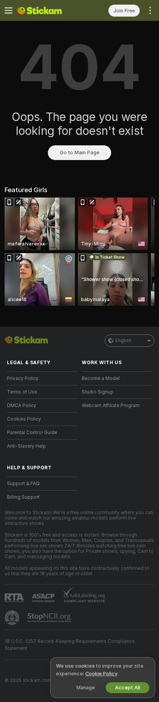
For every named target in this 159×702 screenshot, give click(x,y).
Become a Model (101, 378)
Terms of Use (22, 392)
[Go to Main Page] (48, 10)
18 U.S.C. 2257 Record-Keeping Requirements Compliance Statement (70, 645)
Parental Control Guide (32, 432)
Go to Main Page (79, 152)
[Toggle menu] (8, 10)
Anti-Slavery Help (26, 446)
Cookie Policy (101, 673)
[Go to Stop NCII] (50, 617)
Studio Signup (97, 392)
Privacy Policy (23, 378)
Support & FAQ (23, 483)
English (123, 340)
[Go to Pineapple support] (13, 617)
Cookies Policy (24, 419)
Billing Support (23, 497)
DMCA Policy (21, 405)
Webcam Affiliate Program (111, 405)
